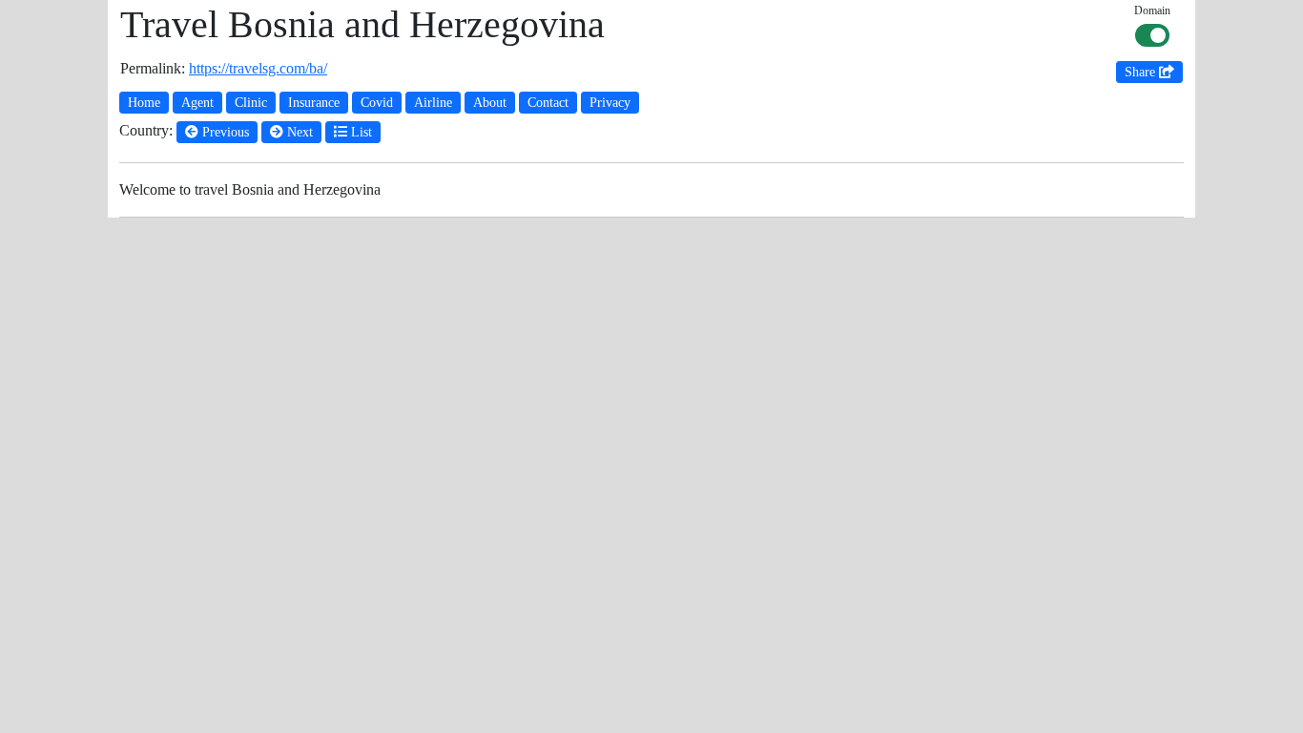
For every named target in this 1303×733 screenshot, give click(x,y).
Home (144, 102)
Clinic (251, 102)
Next (298, 132)
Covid (377, 102)
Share (1142, 72)
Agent (197, 102)
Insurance (314, 102)
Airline (433, 102)
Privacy (610, 102)
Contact (548, 102)
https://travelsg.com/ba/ (258, 68)
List (359, 132)
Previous (223, 132)
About (490, 102)
